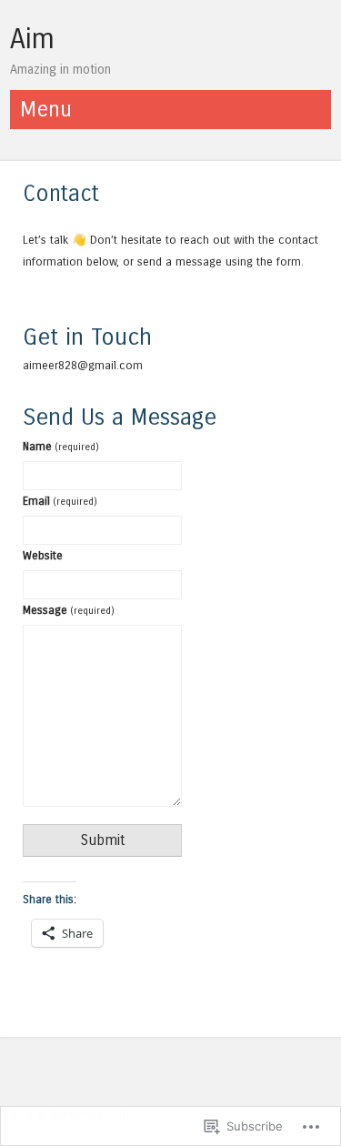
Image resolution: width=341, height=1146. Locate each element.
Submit (103, 840)
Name (61, 446)
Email (60, 501)
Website (43, 555)
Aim (32, 39)
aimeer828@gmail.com (83, 365)
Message (69, 610)
